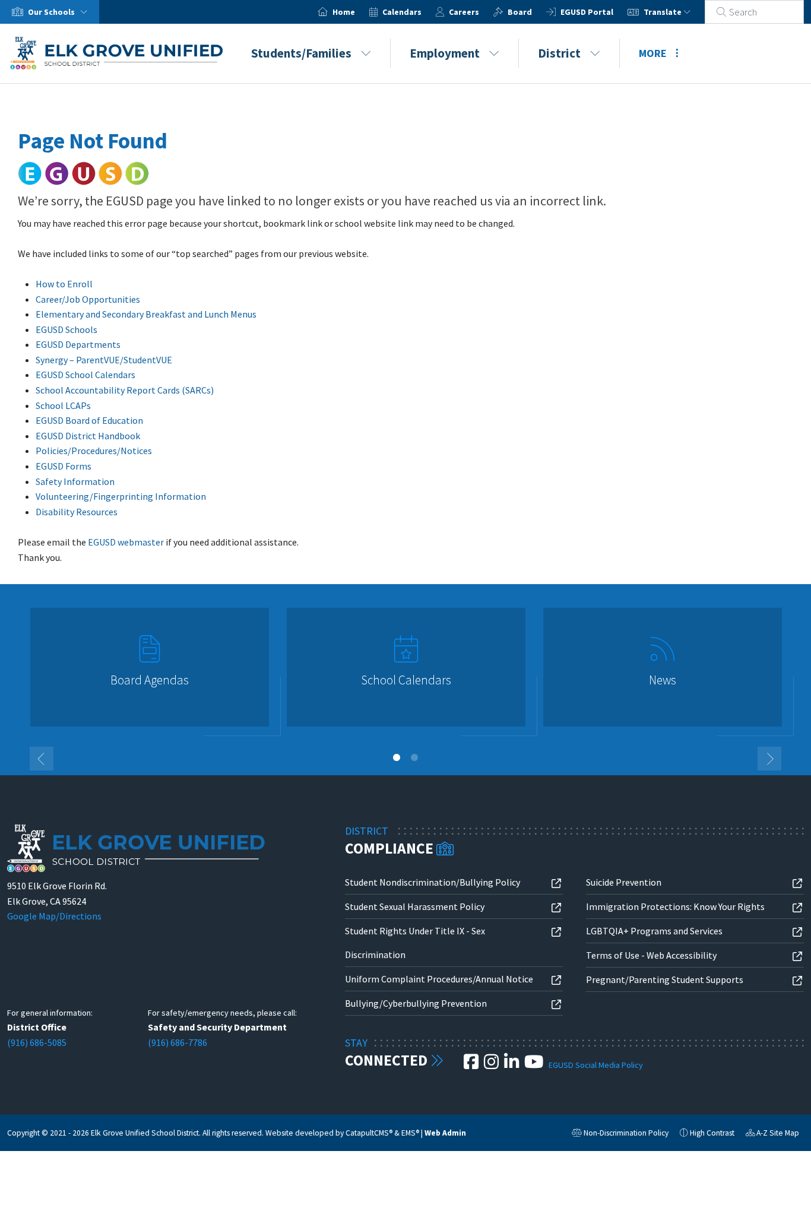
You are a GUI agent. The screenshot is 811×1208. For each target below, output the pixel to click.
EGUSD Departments (78, 344)
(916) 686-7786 (177, 1042)
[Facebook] (472, 1065)
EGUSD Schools (66, 329)
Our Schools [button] (52, 12)
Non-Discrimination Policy (620, 1134)
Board (520, 12)
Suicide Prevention (623, 882)
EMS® (410, 1133)
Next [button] (769, 759)
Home (343, 12)
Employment (445, 53)
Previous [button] (41, 759)
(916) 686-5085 (36, 1042)
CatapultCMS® (369, 1133)
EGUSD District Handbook (88, 436)
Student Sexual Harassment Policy (414, 906)
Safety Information (75, 481)
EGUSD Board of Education (89, 420)
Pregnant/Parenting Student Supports (664, 979)
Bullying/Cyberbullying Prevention (416, 1003)
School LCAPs (63, 405)
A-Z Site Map (772, 1134)
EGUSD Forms (63, 466)
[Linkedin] (512, 1065)
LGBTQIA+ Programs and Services (654, 931)
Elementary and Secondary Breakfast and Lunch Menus (146, 314)
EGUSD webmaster (126, 542)
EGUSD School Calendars (85, 375)
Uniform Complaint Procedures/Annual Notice (439, 979)
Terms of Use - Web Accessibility (651, 955)
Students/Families (301, 53)
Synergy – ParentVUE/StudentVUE (104, 360)
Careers (464, 12)
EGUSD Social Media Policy (596, 1065)
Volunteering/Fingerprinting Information (121, 496)
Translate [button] (663, 12)
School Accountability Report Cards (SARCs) (125, 390)
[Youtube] (534, 1065)
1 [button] (397, 757)
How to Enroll (64, 284)
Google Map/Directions (54, 916)
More (653, 53)
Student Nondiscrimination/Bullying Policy (432, 882)
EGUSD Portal (586, 12)
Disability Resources (77, 512)
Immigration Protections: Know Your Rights (675, 906)
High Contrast (712, 1133)
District (559, 53)
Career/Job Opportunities (88, 299)
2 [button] (414, 757)
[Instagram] (492, 1065)
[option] (149, 672)
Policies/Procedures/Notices (94, 450)
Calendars (402, 12)
